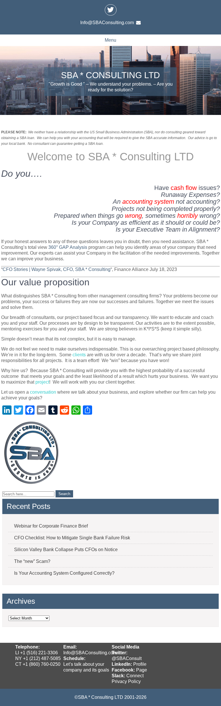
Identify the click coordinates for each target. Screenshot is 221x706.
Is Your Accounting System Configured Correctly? (64, 573)
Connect (135, 675)
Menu (110, 40)
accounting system (148, 201)
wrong (133, 215)
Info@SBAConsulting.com (90, 652)
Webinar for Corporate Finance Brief (51, 526)
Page (141, 669)
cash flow (184, 187)
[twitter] (110, 10)
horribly (187, 215)
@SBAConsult (127, 658)
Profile (139, 664)
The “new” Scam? (32, 561)
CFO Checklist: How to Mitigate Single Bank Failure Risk (72, 537)
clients (79, 354)
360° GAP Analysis (67, 247)
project (42, 382)
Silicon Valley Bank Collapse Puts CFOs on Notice (66, 549)
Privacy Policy (126, 681)
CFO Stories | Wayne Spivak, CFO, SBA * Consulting (56, 269)
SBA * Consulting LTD (110, 75)
